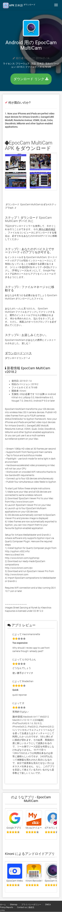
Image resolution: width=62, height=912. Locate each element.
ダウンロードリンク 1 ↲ (17, 358)
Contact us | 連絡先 (25, 907)
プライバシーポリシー (31, 904)
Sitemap (13, 904)
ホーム (3, 904)
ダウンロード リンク (29, 79)
